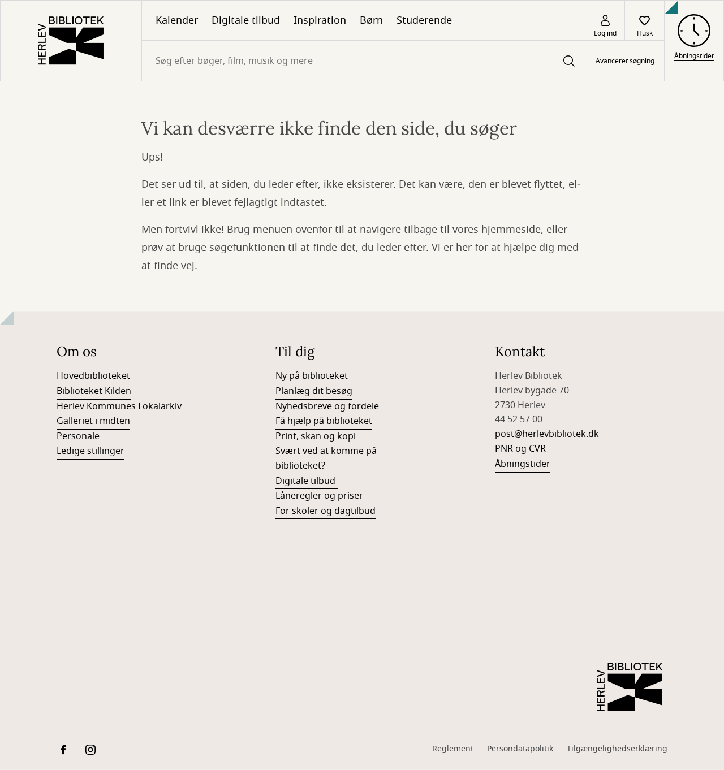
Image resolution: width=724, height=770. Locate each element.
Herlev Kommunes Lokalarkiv (119, 406)
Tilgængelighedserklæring (617, 749)
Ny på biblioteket (311, 376)
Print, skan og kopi (316, 436)
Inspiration (320, 20)
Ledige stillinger (90, 451)
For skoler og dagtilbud (325, 511)
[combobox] (363, 61)
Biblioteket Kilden (94, 391)
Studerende (424, 20)
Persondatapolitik (520, 749)
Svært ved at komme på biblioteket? (326, 458)
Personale (78, 436)
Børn (371, 20)
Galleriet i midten (93, 421)
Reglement (452, 749)
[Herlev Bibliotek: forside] (71, 41)
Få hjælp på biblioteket (323, 421)
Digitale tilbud (246, 20)
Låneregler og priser (319, 496)
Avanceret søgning (625, 61)
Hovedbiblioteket (93, 376)
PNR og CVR (520, 449)
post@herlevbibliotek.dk (547, 434)
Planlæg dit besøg (313, 391)
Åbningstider (522, 464)
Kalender (177, 20)
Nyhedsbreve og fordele (327, 406)
